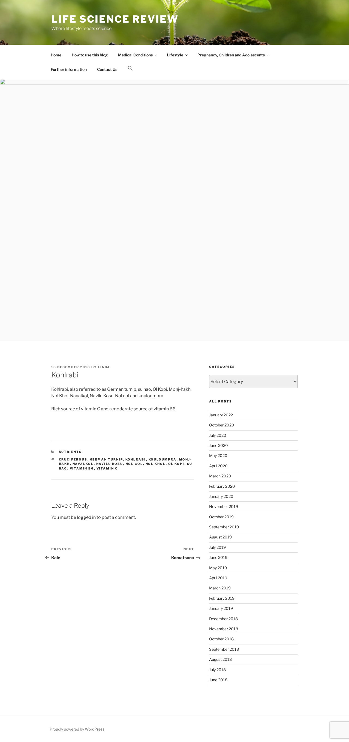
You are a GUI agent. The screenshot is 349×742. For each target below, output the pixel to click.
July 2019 (217, 547)
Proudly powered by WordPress (77, 729)
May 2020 (218, 455)
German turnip (106, 459)
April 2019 (218, 578)
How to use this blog (90, 55)
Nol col (134, 464)
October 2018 (221, 639)
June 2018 (218, 679)
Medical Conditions (135, 55)
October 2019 (221, 516)
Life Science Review (115, 19)
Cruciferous (73, 459)
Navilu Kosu (109, 464)
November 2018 (223, 628)
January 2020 (221, 496)
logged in (86, 517)
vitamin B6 (82, 468)
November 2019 (223, 506)
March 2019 (220, 588)
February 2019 (221, 598)
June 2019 (218, 557)
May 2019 (218, 567)
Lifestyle (175, 55)
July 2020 (217, 435)
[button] (130, 68)
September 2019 (224, 527)
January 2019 (221, 608)
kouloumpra (163, 459)
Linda (104, 367)
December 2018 (223, 618)
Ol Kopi (176, 464)
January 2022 (221, 415)
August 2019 (220, 537)
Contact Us (107, 69)
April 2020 (218, 466)
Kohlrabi (135, 459)
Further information (69, 69)
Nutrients (70, 452)
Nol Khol (156, 464)
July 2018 (217, 669)
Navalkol (83, 464)
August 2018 (220, 659)
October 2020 (221, 425)
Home (56, 55)
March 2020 (220, 476)
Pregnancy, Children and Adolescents (231, 55)
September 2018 (224, 649)
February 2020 (222, 486)
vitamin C (107, 468)
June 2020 (218, 445)
